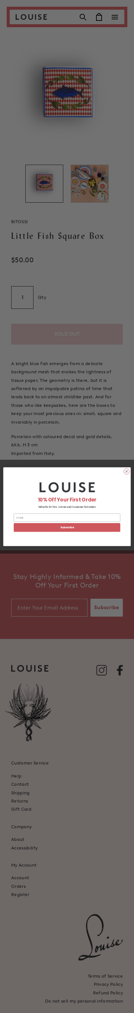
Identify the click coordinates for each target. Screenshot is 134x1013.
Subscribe (67, 527)
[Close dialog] (126, 471)
